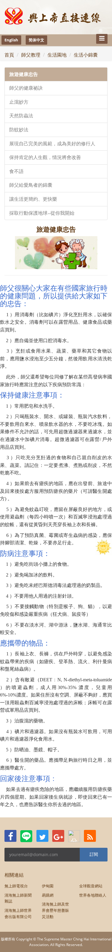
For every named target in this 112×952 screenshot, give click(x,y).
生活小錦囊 (86, 55)
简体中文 (36, 40)
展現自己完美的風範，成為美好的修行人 (52, 143)
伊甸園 (47, 886)
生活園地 (57, 55)
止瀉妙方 (18, 102)
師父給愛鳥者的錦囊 (30, 185)
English (11, 40)
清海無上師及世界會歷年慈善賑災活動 (55, 910)
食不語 (16, 171)
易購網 (47, 895)
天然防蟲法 (21, 115)
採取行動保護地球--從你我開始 (41, 213)
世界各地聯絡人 (92, 895)
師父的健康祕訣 (26, 88)
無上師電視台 (16, 886)
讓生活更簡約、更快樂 (33, 199)
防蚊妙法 (18, 129)
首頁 (9, 55)
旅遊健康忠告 (23, 74)
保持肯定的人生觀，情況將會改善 (45, 157)
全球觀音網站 (90, 886)
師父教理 (30, 55)
